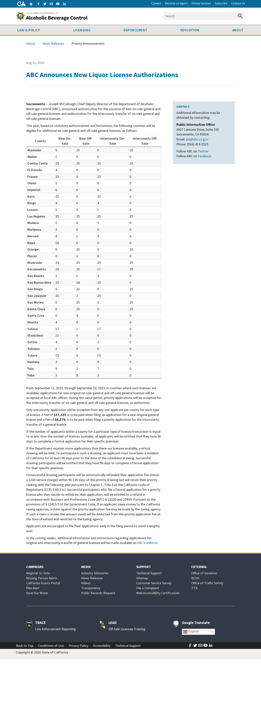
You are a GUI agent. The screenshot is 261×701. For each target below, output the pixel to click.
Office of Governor (204, 573)
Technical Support (149, 573)
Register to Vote (38, 573)
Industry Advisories (95, 573)
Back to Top (24, 645)
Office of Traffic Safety (207, 583)
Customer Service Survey (153, 583)
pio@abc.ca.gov (197, 139)
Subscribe (221, 3)
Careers (156, 3)
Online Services (201, 3)
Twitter (203, 151)
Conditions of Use (51, 645)
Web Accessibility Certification (157, 593)
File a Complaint (147, 588)
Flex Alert (33, 588)
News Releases (53, 43)
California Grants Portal (43, 583)
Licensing (82, 30)
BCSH (195, 578)
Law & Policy (28, 30)
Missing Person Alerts (41, 578)
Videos (86, 583)
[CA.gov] (21, 4)
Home (30, 43)
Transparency (90, 588)
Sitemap (142, 578)
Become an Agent (176, 3)
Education (190, 30)
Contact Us (238, 3)
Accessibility (101, 645)
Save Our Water (37, 593)
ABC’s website (147, 543)
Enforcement (136, 30)
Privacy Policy (78, 645)
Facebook (205, 156)
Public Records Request (98, 593)
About (238, 30)
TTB (194, 588)
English (193, 631)
